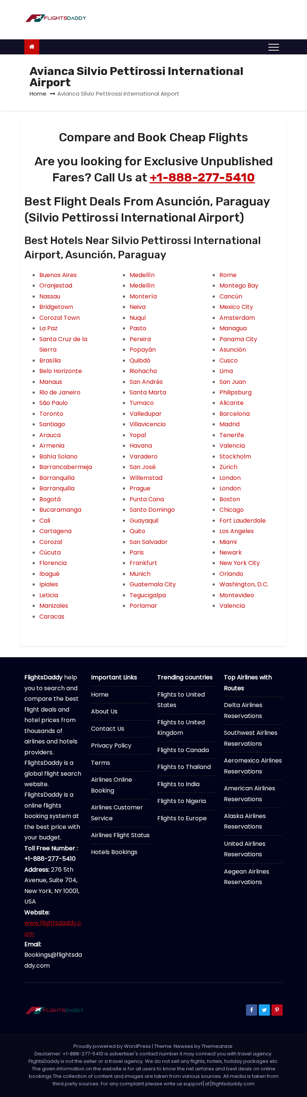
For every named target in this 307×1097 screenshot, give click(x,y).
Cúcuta (50, 552)
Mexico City (236, 307)
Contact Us (107, 728)
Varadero (144, 456)
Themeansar (217, 1046)
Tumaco (142, 403)
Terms (100, 762)
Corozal (50, 542)
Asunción (232, 349)
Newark (230, 552)
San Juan (232, 382)
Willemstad (146, 478)
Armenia (51, 445)
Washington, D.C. (243, 584)
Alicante (231, 403)
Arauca (50, 435)
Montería (143, 296)
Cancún (230, 296)
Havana (141, 445)
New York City (239, 563)
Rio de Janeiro (59, 392)
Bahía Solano (58, 456)
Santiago (52, 424)
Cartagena (55, 531)
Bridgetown (56, 307)
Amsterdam (237, 317)
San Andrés (146, 382)
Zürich (228, 467)
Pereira (140, 339)
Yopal (138, 435)
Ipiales (48, 584)
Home (38, 93)
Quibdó (140, 360)
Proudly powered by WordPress (112, 1046)
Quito (137, 531)
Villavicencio (148, 424)
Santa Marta (148, 392)
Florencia (53, 563)
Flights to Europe (182, 818)
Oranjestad (55, 285)
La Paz (48, 328)
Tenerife (231, 435)
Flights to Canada (183, 750)
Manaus (50, 382)
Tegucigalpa (148, 595)
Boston (229, 499)
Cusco (228, 360)
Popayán (143, 349)
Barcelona (234, 413)
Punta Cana (147, 499)
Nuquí (138, 317)
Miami (228, 542)
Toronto (51, 413)
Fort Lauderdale (242, 520)
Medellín (142, 275)
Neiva (138, 307)
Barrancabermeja (65, 467)
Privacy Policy (111, 745)
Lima (226, 371)
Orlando (231, 573)
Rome (228, 275)
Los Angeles (236, 531)
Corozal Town (59, 317)
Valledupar (146, 413)
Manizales (53, 605)
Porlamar (143, 605)
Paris (137, 552)
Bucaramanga (60, 509)
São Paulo (53, 403)
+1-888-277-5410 (202, 177)
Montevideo (236, 595)
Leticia (48, 595)
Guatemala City (153, 584)
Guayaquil (144, 520)
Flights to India (178, 784)
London (230, 478)
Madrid (229, 424)
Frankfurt (143, 563)
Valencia (232, 445)
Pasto (138, 328)
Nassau (49, 296)
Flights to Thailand (184, 767)
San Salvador (149, 542)
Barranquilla (57, 478)
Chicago (231, 509)
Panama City (238, 339)
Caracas (51, 616)
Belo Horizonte (60, 371)
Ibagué (49, 573)
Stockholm (235, 456)
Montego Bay (238, 285)
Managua (233, 328)
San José (143, 467)
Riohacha (143, 371)
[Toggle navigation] (274, 47)
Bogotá (50, 499)
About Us (104, 711)
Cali (44, 520)
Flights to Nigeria (181, 801)
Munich (140, 573)
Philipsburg (235, 392)
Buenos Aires (58, 275)
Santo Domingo (152, 509)
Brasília (50, 360)
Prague (140, 488)
